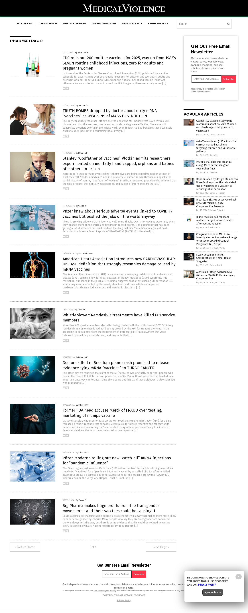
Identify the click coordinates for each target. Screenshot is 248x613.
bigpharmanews (158, 23)
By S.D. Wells (82, 105)
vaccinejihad (25, 23)
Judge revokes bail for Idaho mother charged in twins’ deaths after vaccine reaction (214, 220)
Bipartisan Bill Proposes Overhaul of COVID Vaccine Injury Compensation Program (216, 203)
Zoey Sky (214, 155)
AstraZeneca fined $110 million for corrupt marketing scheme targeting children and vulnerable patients (216, 146)
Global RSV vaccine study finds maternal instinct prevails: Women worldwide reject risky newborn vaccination (216, 125)
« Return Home (25, 547)
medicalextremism (74, 23)
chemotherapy (48, 23)
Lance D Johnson (217, 134)
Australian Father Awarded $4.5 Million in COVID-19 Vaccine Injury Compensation (215, 275)
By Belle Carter (82, 52)
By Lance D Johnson (84, 253)
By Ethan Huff (81, 153)
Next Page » (161, 547)
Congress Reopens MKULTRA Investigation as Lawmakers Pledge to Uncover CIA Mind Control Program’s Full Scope (216, 239)
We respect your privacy (105, 591)
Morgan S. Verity (217, 210)
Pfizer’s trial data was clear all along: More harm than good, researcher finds (214, 165)
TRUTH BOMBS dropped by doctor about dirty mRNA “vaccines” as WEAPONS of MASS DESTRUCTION (110, 113)
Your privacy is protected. (202, 89)
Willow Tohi (215, 227)
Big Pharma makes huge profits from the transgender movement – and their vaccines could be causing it (111, 508)
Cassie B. (214, 172)
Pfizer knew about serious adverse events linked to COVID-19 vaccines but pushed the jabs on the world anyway (117, 214)
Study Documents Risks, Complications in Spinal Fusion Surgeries (213, 258)
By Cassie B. (81, 206)
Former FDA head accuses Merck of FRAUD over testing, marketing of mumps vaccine (112, 413)
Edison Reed (216, 265)
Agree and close (212, 592)
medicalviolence (132, 23)
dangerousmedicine (104, 23)
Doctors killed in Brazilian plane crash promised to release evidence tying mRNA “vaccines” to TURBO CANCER (116, 365)
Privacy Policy (124, 600)
